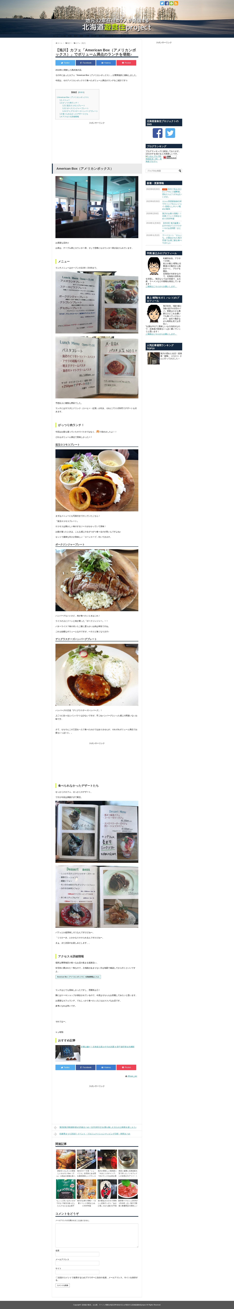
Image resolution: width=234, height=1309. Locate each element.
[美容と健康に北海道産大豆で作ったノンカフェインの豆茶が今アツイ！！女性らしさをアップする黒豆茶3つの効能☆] (128, 1160)
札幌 (70, 36)
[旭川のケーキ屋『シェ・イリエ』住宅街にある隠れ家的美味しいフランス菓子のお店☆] (86, 1160)
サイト (58, 1268)
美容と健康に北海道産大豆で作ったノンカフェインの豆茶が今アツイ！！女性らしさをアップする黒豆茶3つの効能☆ (128, 1176)
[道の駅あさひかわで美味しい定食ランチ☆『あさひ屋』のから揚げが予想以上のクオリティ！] (107, 1189)
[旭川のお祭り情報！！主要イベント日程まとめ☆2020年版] (86, 1189)
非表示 (81, 92)
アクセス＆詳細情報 (69, 117)
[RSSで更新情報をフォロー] (176, 4)
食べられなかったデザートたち (74, 114)
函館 (81, 36)
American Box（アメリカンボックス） (73, 97)
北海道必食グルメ (111, 36)
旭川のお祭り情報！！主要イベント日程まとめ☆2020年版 (86, 1203)
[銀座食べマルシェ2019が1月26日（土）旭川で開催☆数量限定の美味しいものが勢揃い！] (128, 1189)
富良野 (93, 36)
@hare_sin (132, 1076)
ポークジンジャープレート (75, 108)
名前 (57, 1251)
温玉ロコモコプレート (73, 105)
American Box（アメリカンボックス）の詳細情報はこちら (78, 977)
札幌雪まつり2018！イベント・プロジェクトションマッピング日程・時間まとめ (94, 1134)
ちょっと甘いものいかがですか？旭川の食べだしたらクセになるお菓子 (65, 1203)
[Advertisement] (96, 142)
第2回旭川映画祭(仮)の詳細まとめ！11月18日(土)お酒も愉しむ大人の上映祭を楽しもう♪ (97, 1127)
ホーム (55, 36)
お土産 (63, 36)
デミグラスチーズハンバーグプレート (80, 111)
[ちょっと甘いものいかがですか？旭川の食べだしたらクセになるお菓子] (65, 1189)
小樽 (87, 36)
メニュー (65, 100)
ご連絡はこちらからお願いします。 (161, 286)
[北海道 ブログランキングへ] (169, 158)
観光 (100, 36)
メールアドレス (62, 1259)
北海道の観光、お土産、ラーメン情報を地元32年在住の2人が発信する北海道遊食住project (114, 1305)
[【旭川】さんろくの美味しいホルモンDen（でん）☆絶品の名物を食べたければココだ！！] (65, 1160)
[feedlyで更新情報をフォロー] (171, 4)
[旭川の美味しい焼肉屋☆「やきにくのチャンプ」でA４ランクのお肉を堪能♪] (107, 1160)
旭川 (75, 36)
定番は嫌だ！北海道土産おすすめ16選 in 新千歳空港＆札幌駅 (107, 1047)
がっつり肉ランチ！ (69, 103)
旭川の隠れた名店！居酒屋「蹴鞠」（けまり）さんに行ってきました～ (171, 356)
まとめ (123, 36)
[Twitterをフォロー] (162, 4)
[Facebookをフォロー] (167, 4)
